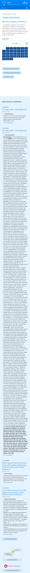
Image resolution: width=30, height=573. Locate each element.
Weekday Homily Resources (11, 17)
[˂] (3, 64)
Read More (5, 39)
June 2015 (15, 43)
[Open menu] (26, 3)
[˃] (26, 64)
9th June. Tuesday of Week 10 (14, 21)
